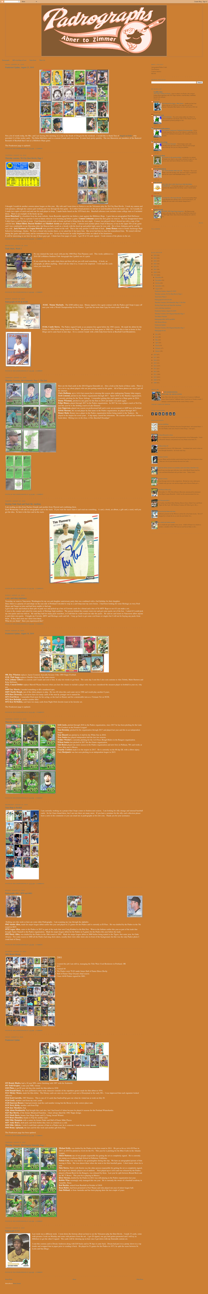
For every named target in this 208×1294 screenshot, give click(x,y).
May (156, 340)
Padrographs (5, 60)
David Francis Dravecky (164, 490)
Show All (201, 223)
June (156, 337)
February (158, 348)
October (157, 283)
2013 (155, 369)
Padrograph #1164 (12, 1231)
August (157, 289)
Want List (42, 60)
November (158, 280)
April (157, 343)
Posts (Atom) (17, 1283)
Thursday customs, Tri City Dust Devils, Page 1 (24, 158)
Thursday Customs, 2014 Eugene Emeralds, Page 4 (25, 722)
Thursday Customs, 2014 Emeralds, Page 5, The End (26, 380)
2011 (155, 374)
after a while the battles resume (166, 522)
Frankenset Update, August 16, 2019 (19, 633)
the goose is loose (162, 479)
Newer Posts (8, 1279)
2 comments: (39, 588)
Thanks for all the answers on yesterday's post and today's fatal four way (178, 468)
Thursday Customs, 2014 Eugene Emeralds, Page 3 (25, 1145)
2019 (155, 275)
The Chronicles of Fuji (160, 142)
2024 (155, 261)
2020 (155, 272)
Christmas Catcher (162, 457)
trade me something (162, 424)
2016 (155, 360)
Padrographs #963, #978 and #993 (18, 893)
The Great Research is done (165, 435)
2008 (155, 383)
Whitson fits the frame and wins (166, 511)
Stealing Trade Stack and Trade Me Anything (23, 504)
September (158, 286)
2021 (155, 269)
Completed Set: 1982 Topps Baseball (171, 198)
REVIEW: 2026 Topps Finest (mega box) (173, 211)
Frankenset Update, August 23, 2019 (19, 67)
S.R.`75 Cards (158, 182)
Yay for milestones (167, 117)
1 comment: (39, 148)
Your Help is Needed (13, 807)
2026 (155, 255)
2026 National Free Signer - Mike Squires (173, 103)
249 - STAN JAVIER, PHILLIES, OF (172, 171)
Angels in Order (126, 135)
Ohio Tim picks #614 (163, 500)
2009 (155, 380)
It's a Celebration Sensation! (169, 144)
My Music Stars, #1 (162, 446)
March (157, 345)
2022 (155, 266)
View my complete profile (160, 404)
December (158, 277)
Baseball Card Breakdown (162, 128)
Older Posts (139, 1279)
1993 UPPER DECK (160, 169)
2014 (155, 366)
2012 (155, 371)
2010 (155, 377)
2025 (155, 258)
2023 (155, 264)
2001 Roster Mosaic (13, 954)
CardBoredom (158, 92)
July (156, 334)
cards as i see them (159, 155)
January (157, 351)
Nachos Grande (158, 209)
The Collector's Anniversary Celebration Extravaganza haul (177, 130)
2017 (155, 357)
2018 (155, 354)
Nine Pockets (157, 196)
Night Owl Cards (159, 115)
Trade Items (32, 60)
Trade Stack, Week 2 (13, 248)
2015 (155, 363)
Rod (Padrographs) (170, 392)
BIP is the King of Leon (19, 60)
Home (74, 1279)
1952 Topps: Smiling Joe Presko (162, 93)
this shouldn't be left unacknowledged (172, 157)
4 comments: (40, 883)
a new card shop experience (16, 598)
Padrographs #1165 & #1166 (16, 301)
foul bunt (156, 102)
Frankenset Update (12, 1040)
